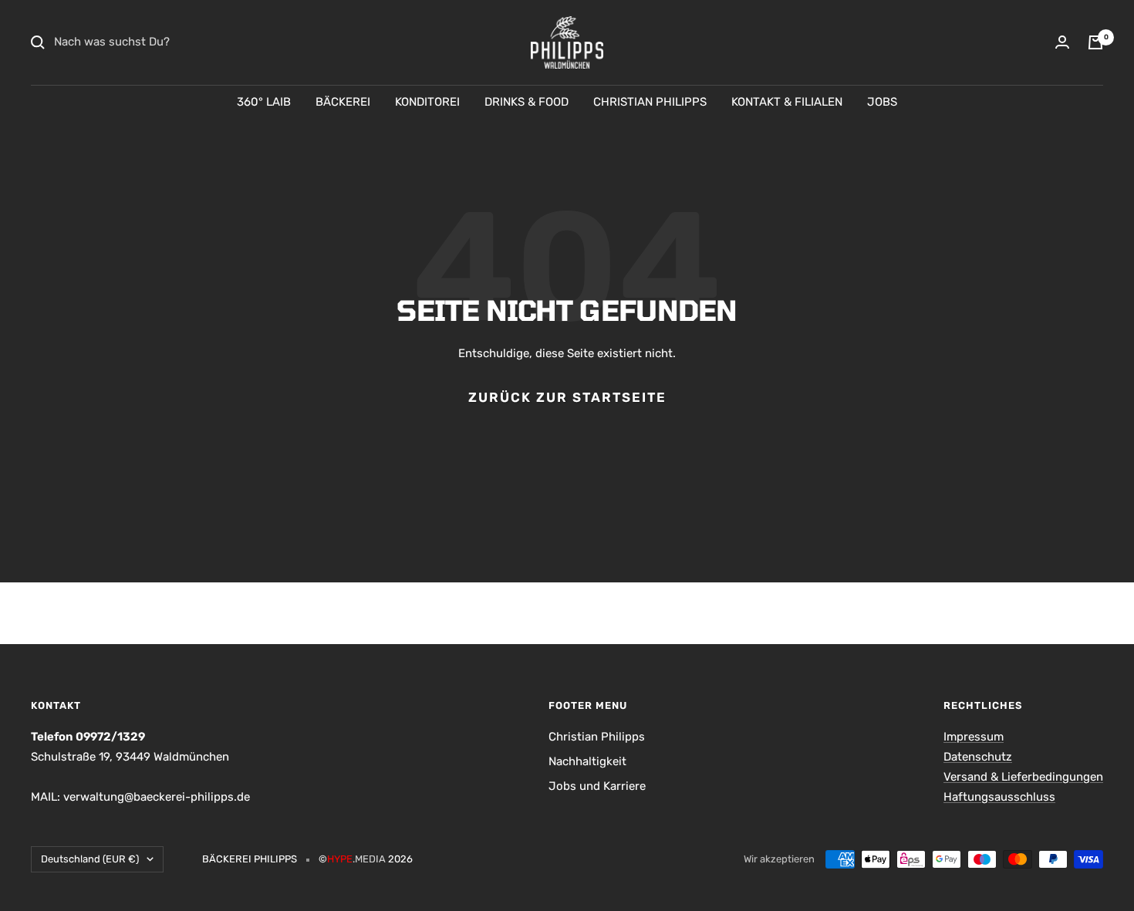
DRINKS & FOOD (526, 102)
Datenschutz (977, 757)
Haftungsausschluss (999, 797)
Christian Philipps (596, 737)
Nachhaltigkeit (587, 761)
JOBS (882, 102)
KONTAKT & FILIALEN (786, 102)
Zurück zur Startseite (567, 397)
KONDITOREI (427, 102)
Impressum (973, 737)
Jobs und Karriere (597, 786)
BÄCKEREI (343, 102)
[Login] (1062, 42)
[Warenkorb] (1095, 42)
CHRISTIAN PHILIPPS (650, 102)
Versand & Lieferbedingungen (1023, 777)
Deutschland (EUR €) (90, 859)
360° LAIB (264, 102)
